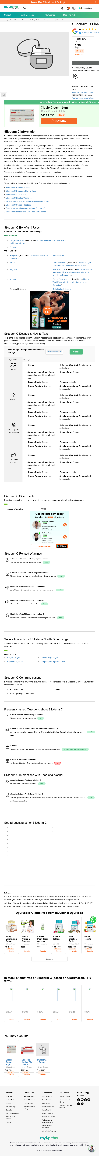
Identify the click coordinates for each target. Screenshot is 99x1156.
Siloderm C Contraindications (18, 204)
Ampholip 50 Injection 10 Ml (53, 661)
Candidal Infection (60, 240)
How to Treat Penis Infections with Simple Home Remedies (71, 282)
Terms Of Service (29, 1100)
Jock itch (13, 262)
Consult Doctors (47, 1100)
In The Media (10, 1100)
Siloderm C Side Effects (16, 194)
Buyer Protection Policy (29, 1107)
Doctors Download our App (66, 1106)
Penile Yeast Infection (62, 279)
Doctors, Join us (65, 1096)
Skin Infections (59, 269)
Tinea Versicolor (60, 262)
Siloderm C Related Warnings (19, 197)
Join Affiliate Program (49, 1131)
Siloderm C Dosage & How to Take (21, 191)
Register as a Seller (48, 1117)
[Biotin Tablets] (89, 925)
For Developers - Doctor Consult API (48, 1121)
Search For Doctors (48, 1113)
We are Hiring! (10, 1106)
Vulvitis (13, 279)
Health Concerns (27, 14)
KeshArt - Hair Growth (10, 1118)
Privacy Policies (29, 1096)
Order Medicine (47, 1096)
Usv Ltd (89, 68)
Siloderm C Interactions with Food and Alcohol (26, 211)
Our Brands (50, 14)
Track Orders (46, 1103)
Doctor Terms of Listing (65, 1101)
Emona (8, 1122)
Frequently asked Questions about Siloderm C (25, 208)
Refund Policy (28, 1103)
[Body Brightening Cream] (11, 925)
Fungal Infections (17, 240)
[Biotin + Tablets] (58, 925)
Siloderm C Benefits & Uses (18, 187)
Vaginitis (13, 269)
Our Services (47, 1093)
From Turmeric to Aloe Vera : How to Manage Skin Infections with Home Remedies (72, 272)
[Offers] (62, 7)
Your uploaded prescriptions (83, 98)
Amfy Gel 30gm (13, 657)
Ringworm (14, 255)
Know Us (9, 1093)
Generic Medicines (48, 1106)
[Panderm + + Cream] (42, 1049)
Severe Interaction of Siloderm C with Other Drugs (27, 201)
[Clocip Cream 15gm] (22, 116)
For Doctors (64, 1093)
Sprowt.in (9, 1110)
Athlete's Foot (58, 255)
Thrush (13, 247)
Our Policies (29, 1093)
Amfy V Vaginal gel (49, 657)
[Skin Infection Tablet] (74, 925)
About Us (9, 1096)
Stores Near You (47, 1110)
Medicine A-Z (69, 14)
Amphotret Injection (15, 661)
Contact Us (9, 1103)
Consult (7, 14)
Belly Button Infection (62, 289)
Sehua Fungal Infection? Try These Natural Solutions (72, 264)
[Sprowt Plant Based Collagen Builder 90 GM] (42, 925)
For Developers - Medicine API (47, 1126)
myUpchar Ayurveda (12, 1113)
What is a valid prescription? (83, 92)
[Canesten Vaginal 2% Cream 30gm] (27, 1049)
